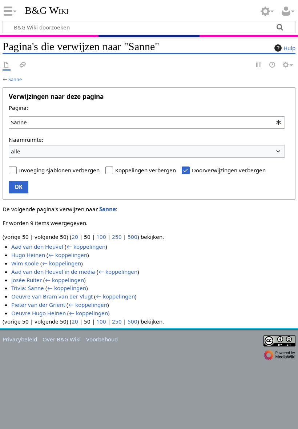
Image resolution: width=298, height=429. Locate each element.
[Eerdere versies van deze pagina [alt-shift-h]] (273, 65)
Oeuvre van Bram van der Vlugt (52, 296)
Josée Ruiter (26, 280)
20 (75, 236)
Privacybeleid (20, 339)
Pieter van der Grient (38, 304)
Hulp (289, 48)
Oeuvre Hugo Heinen (38, 313)
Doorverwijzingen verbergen (229, 170)
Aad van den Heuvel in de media (53, 271)
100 (101, 236)
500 (132, 236)
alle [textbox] (15, 151)
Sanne (15, 79)
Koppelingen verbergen (145, 170)
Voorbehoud (102, 339)
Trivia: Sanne (27, 288)
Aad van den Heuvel (37, 246)
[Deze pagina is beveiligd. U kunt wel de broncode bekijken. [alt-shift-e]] (259, 65)
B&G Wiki (47, 10)
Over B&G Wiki (62, 339)
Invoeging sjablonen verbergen (59, 170)
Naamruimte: (26, 139)
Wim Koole (25, 263)
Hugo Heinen (28, 254)
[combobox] (147, 122)
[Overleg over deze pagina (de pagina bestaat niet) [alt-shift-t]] (23, 65)
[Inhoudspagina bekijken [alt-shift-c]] (7, 65)
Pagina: (18, 107)
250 (117, 236)
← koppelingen (86, 246)
